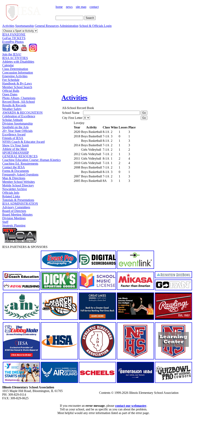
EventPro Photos (13, 41)
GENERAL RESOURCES (20, 156)
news (69, 6)
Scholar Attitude (12, 120)
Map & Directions (13, 178)
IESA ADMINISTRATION (20, 203)
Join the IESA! (11, 54)
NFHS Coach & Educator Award (23, 141)
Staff (5, 222)
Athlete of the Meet (14, 149)
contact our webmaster (130, 405)
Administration (68, 26)
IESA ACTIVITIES (15, 58)
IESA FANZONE (13, 34)
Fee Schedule (10, 80)
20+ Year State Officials (17, 130)
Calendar (8, 65)
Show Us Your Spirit (15, 145)
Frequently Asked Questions (20, 174)
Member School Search (17, 87)
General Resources (47, 26)
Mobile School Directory (18, 185)
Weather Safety (12, 109)
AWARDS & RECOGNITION (22, 112)
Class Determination (15, 69)
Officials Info (10, 192)
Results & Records (14, 105)
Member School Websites (18, 181)
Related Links (11, 196)
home (59, 6)
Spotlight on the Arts (15, 127)
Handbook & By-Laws (17, 83)
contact (94, 6)
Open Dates (9, 94)
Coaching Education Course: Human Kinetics (31, 160)
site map (81, 6)
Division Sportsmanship (17, 123)
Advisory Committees (16, 207)
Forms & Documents (15, 171)
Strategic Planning (13, 225)
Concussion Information (17, 72)
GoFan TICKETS (13, 38)
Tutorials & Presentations (18, 200)
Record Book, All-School (18, 101)
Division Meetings (14, 218)
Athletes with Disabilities (18, 61)
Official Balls (10, 90)
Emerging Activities (14, 76)
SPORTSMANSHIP (15, 152)
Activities (8, 26)
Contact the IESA (13, 167)
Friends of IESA (12, 138)
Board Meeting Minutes (17, 214)
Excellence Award (13, 134)
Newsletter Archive (14, 189)
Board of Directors (14, 211)
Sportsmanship (24, 26)
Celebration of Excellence (18, 116)
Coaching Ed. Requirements (20, 163)
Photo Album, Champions (18, 98)
